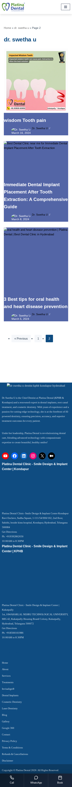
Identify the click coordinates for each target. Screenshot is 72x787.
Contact (6, 734)
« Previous (21, 338)
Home (7, 27)
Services (6, 675)
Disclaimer (7, 760)
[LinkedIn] (23, 455)
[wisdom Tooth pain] (36, 81)
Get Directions (9, 531)
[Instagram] (33, 455)
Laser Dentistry (10, 708)
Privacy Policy (9, 741)
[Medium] (51, 455)
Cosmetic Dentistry (12, 701)
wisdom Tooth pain (25, 120)
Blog (4, 714)
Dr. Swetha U (40, 128)
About (5, 669)
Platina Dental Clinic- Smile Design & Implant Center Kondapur (35, 513)
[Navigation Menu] (65, 7)
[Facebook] (14, 455)
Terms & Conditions (12, 747)
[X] (42, 455)
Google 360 (8, 728)
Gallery (6, 721)
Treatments (7, 682)
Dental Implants (10, 695)
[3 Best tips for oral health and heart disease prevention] (36, 259)
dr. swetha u (21, 27)
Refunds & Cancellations (15, 754)
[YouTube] (5, 455)
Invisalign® (8, 688)
